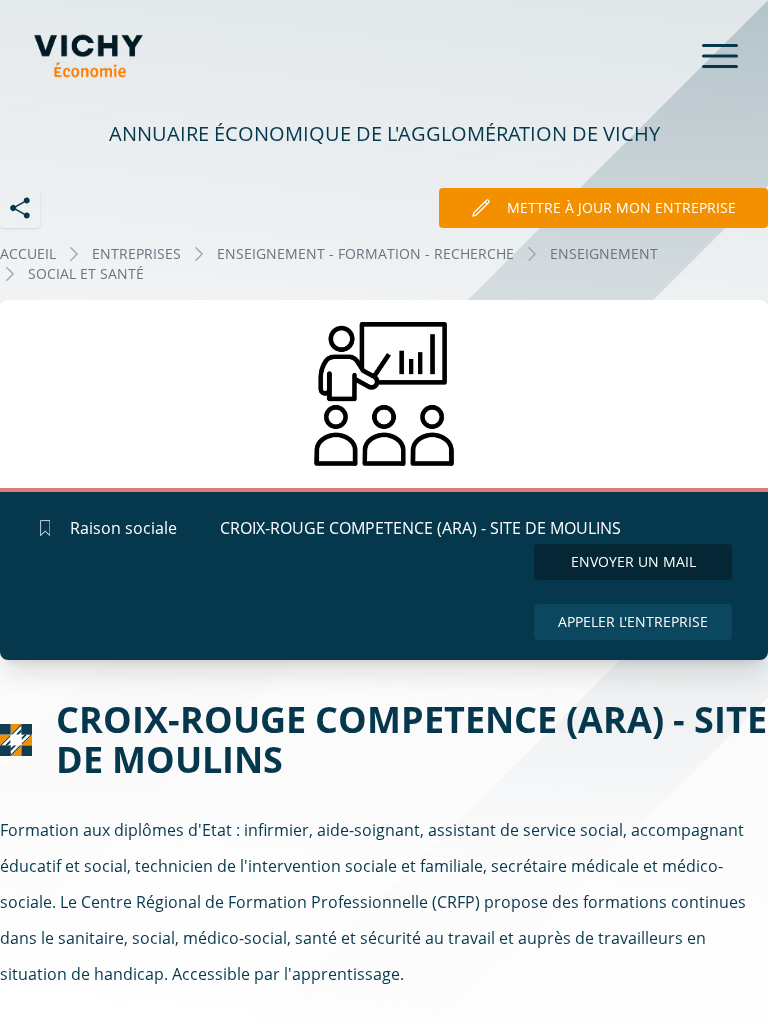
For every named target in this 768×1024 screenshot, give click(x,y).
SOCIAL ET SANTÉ (86, 273)
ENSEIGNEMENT (604, 253)
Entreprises (136, 253)
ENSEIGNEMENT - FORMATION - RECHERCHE (365, 253)
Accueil (28, 253)
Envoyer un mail (633, 561)
